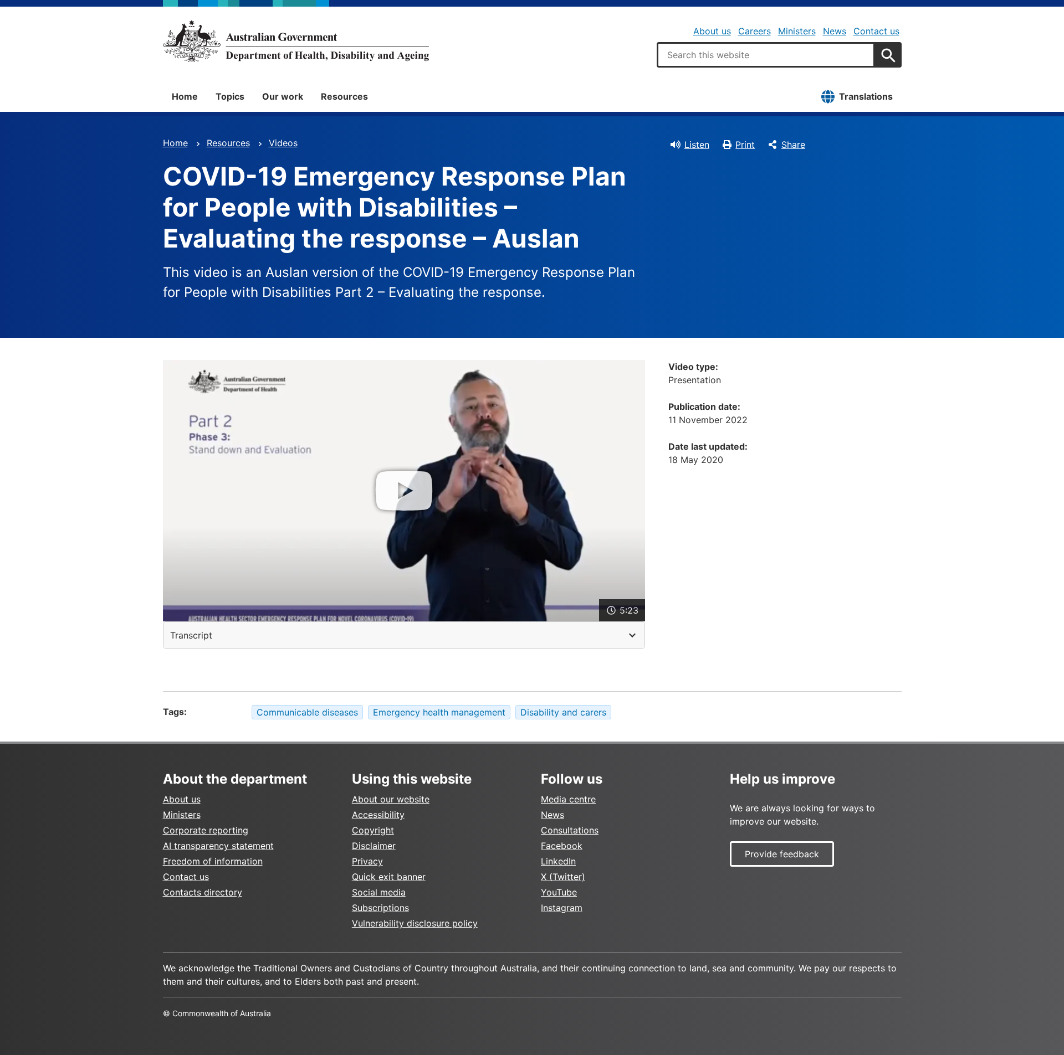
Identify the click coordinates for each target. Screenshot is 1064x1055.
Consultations (569, 830)
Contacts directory (202, 892)
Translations (866, 96)
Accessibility (378, 814)
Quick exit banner (389, 876)
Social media (379, 892)
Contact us (876, 31)
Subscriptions (380, 907)
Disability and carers (563, 712)
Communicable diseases (307, 712)
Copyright (373, 830)
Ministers (797, 31)
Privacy (367, 861)
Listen (696, 144)
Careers (754, 31)
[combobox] (766, 55)
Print (745, 144)
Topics (230, 96)
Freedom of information (213, 861)
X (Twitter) (563, 876)
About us (712, 31)
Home (185, 96)
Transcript (191, 635)
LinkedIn (558, 861)
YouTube (559, 892)
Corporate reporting (205, 830)
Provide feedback (782, 854)
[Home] (296, 41)
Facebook (561, 845)
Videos (283, 142)
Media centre (568, 799)
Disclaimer (374, 845)
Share (793, 144)
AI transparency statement (218, 845)
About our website (390, 799)
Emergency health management (439, 712)
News (834, 31)
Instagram (561, 907)
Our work (282, 96)
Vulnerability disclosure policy (415, 923)
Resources (344, 96)
